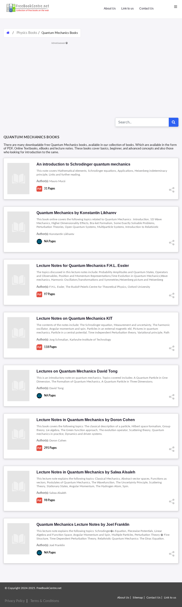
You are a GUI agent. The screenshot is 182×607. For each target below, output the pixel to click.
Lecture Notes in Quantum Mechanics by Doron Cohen (85, 420)
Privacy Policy (15, 601)
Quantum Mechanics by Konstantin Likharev (76, 213)
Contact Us (146, 8)
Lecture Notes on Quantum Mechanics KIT (74, 318)
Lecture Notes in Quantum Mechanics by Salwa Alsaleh (85, 472)
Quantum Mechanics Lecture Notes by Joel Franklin (82, 524)
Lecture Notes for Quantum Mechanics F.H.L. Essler (82, 266)
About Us (110, 8)
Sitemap (138, 597)
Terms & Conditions (44, 601)
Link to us (127, 8)
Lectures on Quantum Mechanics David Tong (77, 371)
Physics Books (27, 33)
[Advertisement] (91, 79)
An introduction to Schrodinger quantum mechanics (83, 164)
